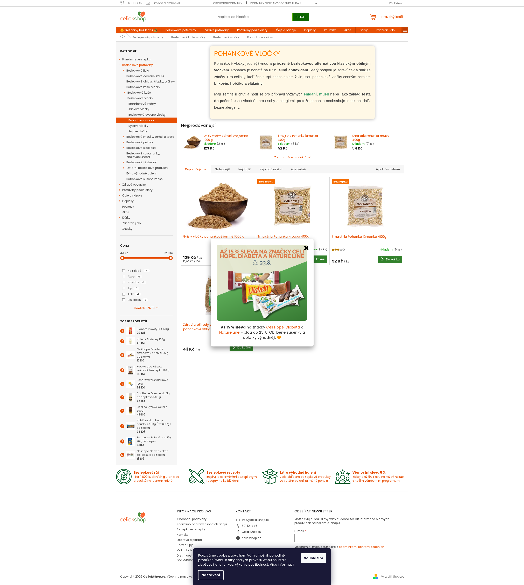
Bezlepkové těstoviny (141, 162)
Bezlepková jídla (137, 70)
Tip (132, 288)
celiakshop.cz (251, 538)
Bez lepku (137, 300)
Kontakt (182, 535)
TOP (133, 294)
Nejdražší (244, 169)
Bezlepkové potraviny (137, 65)
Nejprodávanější (271, 169)
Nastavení (211, 575)
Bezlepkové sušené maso (144, 179)
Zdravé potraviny (134, 184)
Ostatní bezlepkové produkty (147, 168)
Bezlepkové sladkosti (141, 148)
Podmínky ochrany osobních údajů (276, 3)
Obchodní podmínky (227, 3)
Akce (125, 212)
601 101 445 (249, 526)
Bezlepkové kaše (139, 93)
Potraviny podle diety (137, 190)
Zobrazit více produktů (290, 157)
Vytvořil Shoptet (392, 576)
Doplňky (128, 201)
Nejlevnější (222, 169)
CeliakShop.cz (251, 532)
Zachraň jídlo (131, 223)
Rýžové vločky (138, 126)
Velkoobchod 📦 (188, 550)
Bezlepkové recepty (191, 529)
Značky (127, 229)
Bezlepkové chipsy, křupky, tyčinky (150, 81)
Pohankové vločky (141, 120)
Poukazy (128, 207)
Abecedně (298, 169)
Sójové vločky (138, 131)
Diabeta (293, 327)
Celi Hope (275, 327)
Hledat (301, 17)
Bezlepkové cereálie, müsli (145, 76)
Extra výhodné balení (141, 173)
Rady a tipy (185, 545)
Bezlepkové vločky (140, 98)
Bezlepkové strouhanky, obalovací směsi (143, 155)
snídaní (310, 94)
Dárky (126, 217)
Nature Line (229, 332)
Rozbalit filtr (144, 308)
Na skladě (138, 271)
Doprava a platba (189, 540)
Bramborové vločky (142, 104)
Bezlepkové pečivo (139, 142)
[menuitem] (138, 30)
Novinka (136, 282)
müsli (324, 94)
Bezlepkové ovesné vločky (147, 115)
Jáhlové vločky (138, 109)
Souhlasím (313, 558)
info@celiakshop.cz (255, 520)
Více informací (282, 564)
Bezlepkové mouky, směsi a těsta (150, 137)
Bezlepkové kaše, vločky (143, 87)
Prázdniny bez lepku (136, 59)
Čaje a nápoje (132, 195)
